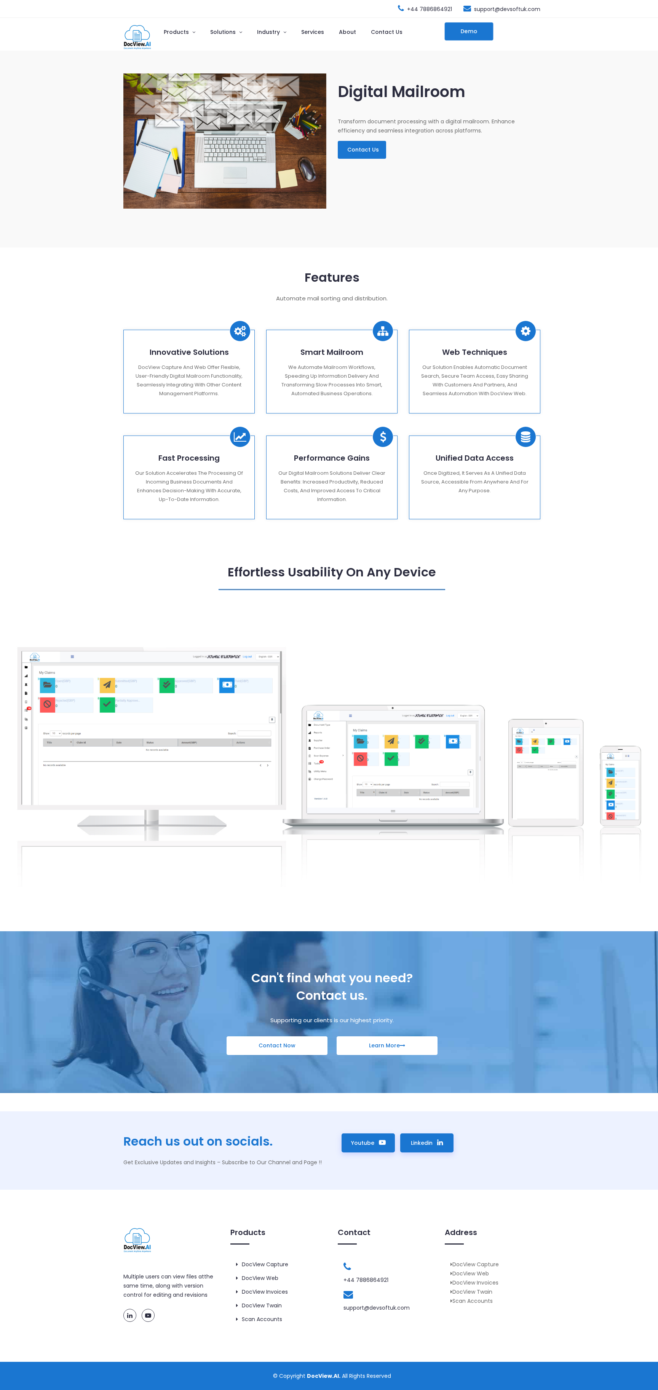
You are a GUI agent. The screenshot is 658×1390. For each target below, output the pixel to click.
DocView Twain (262, 1305)
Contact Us (386, 32)
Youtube (365, 1143)
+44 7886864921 (429, 9)
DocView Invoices (265, 1292)
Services (312, 32)
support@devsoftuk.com (507, 9)
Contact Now (277, 1045)
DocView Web (260, 1278)
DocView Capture (265, 1264)
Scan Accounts (262, 1319)
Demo (469, 31)
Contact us (363, 149)
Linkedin (424, 1143)
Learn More (384, 1045)
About (347, 32)
